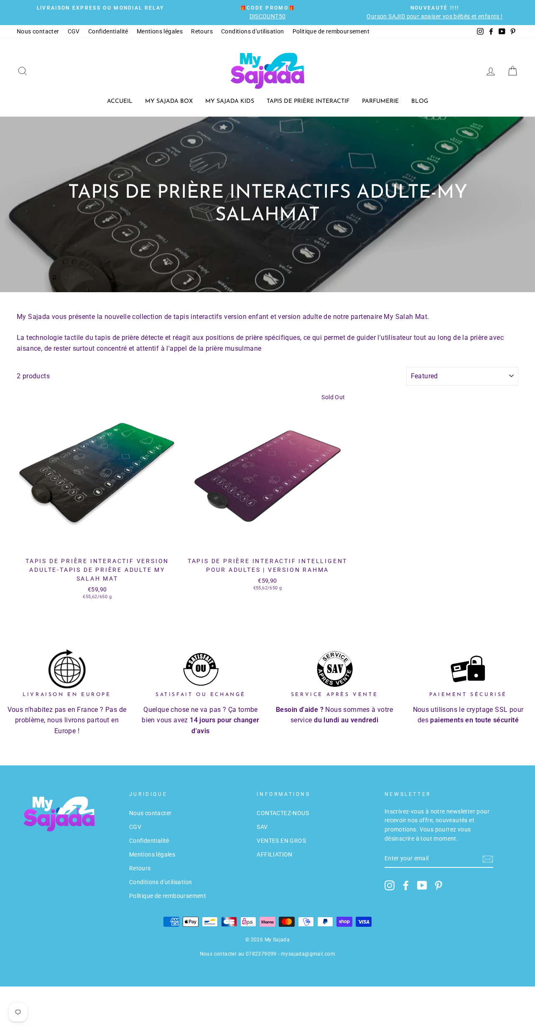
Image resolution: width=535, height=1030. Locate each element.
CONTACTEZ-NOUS (283, 813)
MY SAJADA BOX (169, 101)
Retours (202, 31)
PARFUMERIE (380, 101)
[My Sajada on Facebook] (406, 885)
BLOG (419, 101)
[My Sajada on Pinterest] (438, 885)
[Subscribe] (487, 859)
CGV (74, 31)
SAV (262, 826)
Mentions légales (160, 31)
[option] (100, 8)
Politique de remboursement (331, 31)
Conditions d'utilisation (252, 31)
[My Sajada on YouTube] (422, 885)
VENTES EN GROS (281, 840)
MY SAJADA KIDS (229, 101)
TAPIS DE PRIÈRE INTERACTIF (308, 101)
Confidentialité (108, 31)
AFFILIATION (274, 854)
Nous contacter (38, 31)
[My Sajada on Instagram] (390, 885)
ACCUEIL (119, 101)
